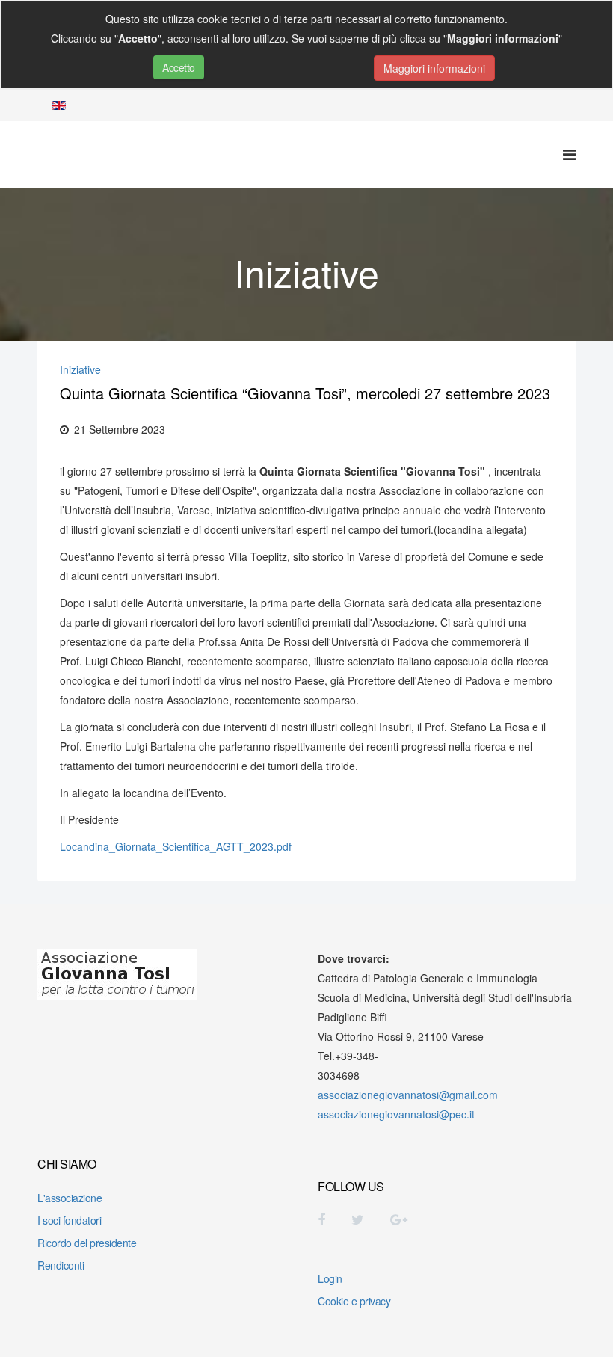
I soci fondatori (69, 1220)
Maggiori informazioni (434, 68)
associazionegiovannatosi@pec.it (396, 1114)
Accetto (178, 67)
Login (330, 1278)
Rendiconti (60, 1265)
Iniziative (80, 369)
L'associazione (69, 1197)
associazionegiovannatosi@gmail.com (408, 1094)
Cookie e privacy (354, 1300)
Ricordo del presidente (86, 1242)
